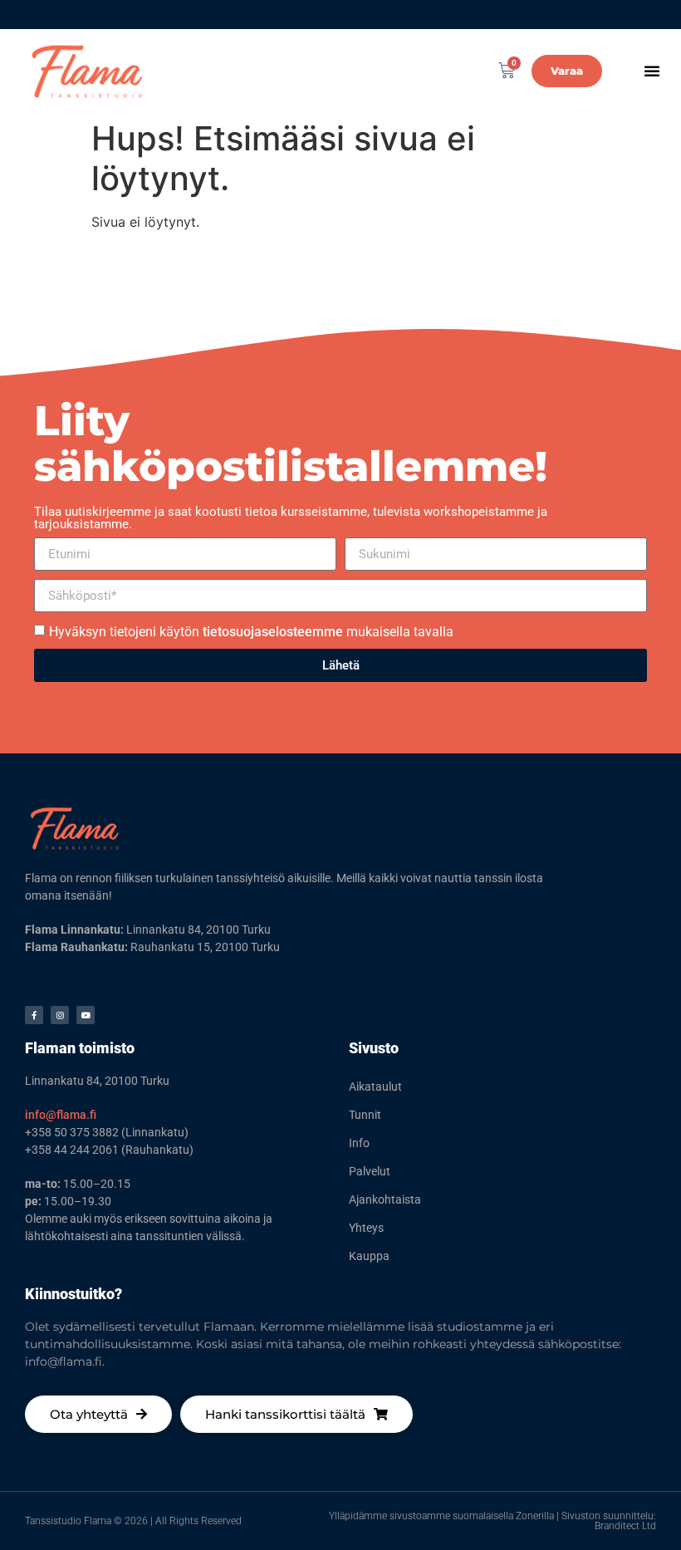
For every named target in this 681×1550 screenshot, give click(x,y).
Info (359, 1143)
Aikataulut (375, 1086)
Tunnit (365, 1114)
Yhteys (366, 1227)
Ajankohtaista (385, 1199)
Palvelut (369, 1171)
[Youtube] (85, 1015)
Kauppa (369, 1256)
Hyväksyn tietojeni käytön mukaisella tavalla (251, 632)
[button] (651, 70)
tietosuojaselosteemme (273, 632)
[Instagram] (60, 1015)
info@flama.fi (60, 1114)
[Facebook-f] (34, 1015)
